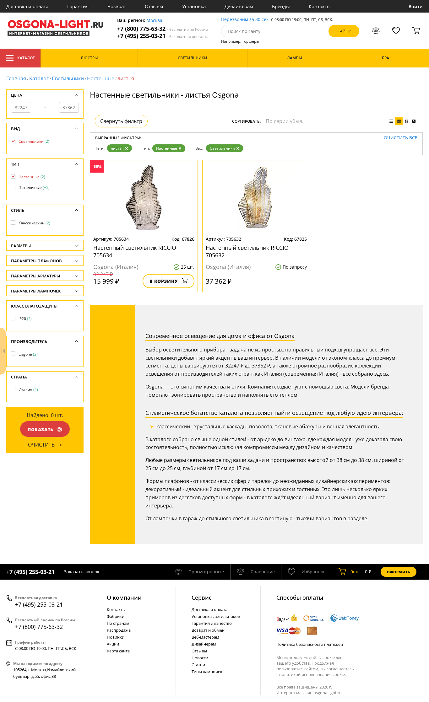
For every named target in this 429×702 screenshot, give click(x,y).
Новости (200, 658)
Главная (16, 78)
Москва (154, 20)
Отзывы (154, 6)
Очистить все (400, 138)
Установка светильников (216, 616)
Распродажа (119, 630)
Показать (40, 429)
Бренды (281, 6)
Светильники (68, 78)
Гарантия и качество (212, 623)
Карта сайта (118, 651)
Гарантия (78, 6)
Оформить (398, 572)
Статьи (198, 664)
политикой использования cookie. (312, 674)
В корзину (163, 281)
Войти (416, 6)
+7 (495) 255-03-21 (163, 36)
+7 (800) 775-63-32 (162, 28)
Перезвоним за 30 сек (245, 19)
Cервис (202, 597)
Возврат (116, 6)
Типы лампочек (207, 671)
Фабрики (115, 616)
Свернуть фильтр (121, 121)
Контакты (320, 6)
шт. (355, 572)
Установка (194, 6)
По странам (118, 623)
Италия (28, 389)
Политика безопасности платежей (309, 644)
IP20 (25, 318)
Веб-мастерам (205, 637)
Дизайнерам (239, 6)
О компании (124, 597)
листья (117, 148)
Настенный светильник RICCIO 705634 (134, 251)
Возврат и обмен (208, 630)
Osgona (28, 354)
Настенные (100, 78)
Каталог (26, 58)
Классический (34, 223)
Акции (113, 644)
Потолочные (34, 187)
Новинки (115, 637)
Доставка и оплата (27, 6)
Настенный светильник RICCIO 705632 (247, 251)
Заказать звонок (81, 572)
